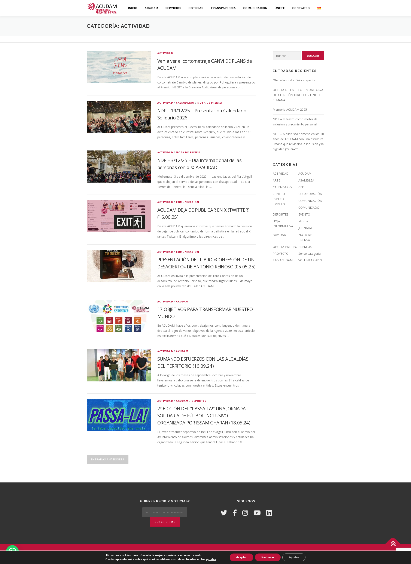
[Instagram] (245, 512)
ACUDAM (151, 8)
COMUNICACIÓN (255, 8)
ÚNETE (280, 8)
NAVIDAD (279, 235)
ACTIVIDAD (165, 53)
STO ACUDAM (283, 260)
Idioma (303, 221)
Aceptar (241, 557)
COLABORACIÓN (310, 194)
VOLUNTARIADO (310, 260)
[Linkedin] (269, 512)
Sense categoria (309, 253)
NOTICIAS (196, 8)
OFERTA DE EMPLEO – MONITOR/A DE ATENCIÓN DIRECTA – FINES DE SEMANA (298, 95)
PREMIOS (305, 247)
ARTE (276, 180)
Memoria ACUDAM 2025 (290, 109)
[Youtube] (257, 512)
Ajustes (294, 557)
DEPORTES (199, 400)
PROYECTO (281, 253)
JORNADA (305, 228)
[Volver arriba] (393, 544)
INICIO (132, 8)
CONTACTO (301, 8)
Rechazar (267, 557)
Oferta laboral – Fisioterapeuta (294, 80)
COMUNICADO (308, 207)
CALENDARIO (185, 102)
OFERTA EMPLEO (285, 247)
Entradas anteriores (107, 459)
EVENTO (304, 214)
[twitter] (224, 512)
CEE (301, 187)
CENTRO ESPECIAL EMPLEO (279, 199)
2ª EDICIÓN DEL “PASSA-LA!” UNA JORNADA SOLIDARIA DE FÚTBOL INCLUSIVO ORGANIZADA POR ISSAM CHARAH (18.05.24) (203, 415)
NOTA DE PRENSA (209, 102)
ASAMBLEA (306, 180)
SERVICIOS (173, 8)
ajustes (211, 559)
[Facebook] (235, 512)
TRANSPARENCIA (223, 8)
